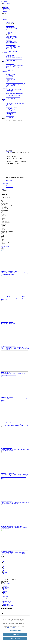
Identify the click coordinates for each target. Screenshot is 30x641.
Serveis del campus (10, 66)
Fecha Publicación (5, 246)
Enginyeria (4, 207)
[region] (15, 628)
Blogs (4, 99)
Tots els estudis (12, 50)
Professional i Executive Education (13, 89)
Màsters (4, 224)
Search (4, 13)
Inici (4, 189)
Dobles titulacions (10, 26)
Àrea (2, 200)
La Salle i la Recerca (10, 74)
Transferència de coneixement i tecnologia (15, 83)
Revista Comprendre (10, 85)
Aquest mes (4, 243)
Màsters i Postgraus (10, 27)
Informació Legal (10, 113)
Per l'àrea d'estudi (10, 34)
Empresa (5, 88)
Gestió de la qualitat (10, 109)
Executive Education (10, 31)
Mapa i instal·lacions (7, 602)
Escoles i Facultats (10, 108)
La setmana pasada (6, 242)
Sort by (2, 245)
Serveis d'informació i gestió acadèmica (14, 65)
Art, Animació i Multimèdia (12, 37)
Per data (2, 236)
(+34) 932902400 (6, 583)
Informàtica (8, 40)
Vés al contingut (4, 1)
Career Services (9, 90)
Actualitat (5, 183)
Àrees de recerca (9, 78)
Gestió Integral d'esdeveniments (13, 95)
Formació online (9, 29)
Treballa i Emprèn (10, 64)
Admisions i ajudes (13, 51)
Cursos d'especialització (11, 28)
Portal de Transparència (11, 112)
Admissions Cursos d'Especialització (14, 57)
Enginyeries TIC (9, 38)
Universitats (6, 8)
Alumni (5, 6)
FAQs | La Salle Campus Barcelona (14, 59)
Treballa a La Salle (10, 116)
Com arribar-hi (9, 117)
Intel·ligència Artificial (11, 41)
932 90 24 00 (9, 151)
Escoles (4, 229)
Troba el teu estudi (10, 21)
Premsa (5, 11)
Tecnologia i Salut (10, 48)
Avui (3, 238)
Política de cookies (11, 627)
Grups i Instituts (9, 76)
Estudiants (4, 232)
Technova (4, 213)
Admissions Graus (10, 55)
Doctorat (8, 33)
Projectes (8, 80)
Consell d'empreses (10, 98)
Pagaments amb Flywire (11, 60)
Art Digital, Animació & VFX (8, 206)
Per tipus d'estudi (10, 23)
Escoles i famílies (7, 9)
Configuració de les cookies (15, 630)
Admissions (6, 52)
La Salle (5, 100)
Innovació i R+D (10, 91)
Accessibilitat (6, 604)
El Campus (5, 61)
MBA (7, 43)
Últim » (5, 573)
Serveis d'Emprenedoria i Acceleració (14, 93)
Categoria (3, 214)
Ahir (3, 239)
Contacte (5, 118)
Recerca (5, 71)
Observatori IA (9, 86)
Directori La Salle (10, 114)
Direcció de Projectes (10, 45)
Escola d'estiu (9, 32)
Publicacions (9, 81)
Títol (2, 247)
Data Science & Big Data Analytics (14, 46)
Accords (4, 215)
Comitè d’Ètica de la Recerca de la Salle (15, 84)
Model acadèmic (9, 111)
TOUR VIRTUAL (10, 180)
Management (5, 210)
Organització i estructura (11, 107)
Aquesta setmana (6, 240)
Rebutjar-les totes (15, 634)
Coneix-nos (8, 105)
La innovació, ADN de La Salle (13, 97)
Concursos (4, 219)
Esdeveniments (9, 70)
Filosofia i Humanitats (11, 47)
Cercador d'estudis (10, 22)
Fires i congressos (6, 222)
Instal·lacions (9, 69)
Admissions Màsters (10, 56)
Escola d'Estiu (5, 234)
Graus (7, 24)
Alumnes (5, 4)
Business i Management (11, 42)
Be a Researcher (9, 75)
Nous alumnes (6, 3)
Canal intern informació (8, 605)
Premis (3, 218)
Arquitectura (5, 203)
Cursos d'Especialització (7, 231)
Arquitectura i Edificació (11, 36)
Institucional (5, 208)
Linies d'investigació (10, 79)
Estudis (5, 19)
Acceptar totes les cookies (15, 638)
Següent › (5, 572)
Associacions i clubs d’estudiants (13, 67)
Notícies (8, 185)
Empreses (5, 7)
